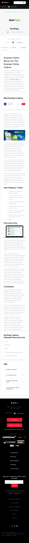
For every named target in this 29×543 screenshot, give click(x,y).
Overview (5, 47)
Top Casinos (14, 419)
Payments (15, 11)
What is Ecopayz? (12, 369)
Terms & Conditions (14, 506)
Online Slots (14, 452)
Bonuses (13, 456)
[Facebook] (12, 526)
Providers (13, 464)
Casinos (14, 47)
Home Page (7, 11)
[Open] (27, 2)
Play (23, 104)
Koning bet (10, 103)
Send (14, 485)
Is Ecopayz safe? (11, 375)
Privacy (10, 493)
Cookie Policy (17, 493)
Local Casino (14, 468)
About (14, 514)
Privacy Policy (14, 510)
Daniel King (13, 6)
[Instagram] (14, 526)
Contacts (14, 518)
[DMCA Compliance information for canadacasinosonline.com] (20, 443)
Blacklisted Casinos (14, 425)
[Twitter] (17, 526)
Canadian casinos (14, 79)
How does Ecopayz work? (12, 381)
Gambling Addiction (14, 499)
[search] (23, 2)
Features (23, 47)
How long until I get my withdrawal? (13, 388)
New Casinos (14, 460)
